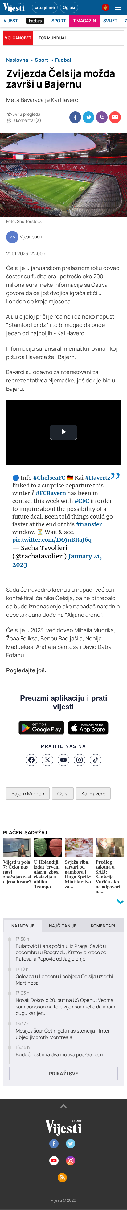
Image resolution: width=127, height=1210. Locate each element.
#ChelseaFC (49, 477)
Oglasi (69, 7)
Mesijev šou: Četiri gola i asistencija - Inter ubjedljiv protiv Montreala (63, 1034)
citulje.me (45, 7)
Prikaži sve (63, 1073)
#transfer (89, 524)
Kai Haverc (93, 793)
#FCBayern (50, 493)
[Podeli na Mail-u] (115, 117)
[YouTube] (63, 760)
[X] (47, 760)
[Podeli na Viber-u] (102, 117)
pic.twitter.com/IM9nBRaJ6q (52, 539)
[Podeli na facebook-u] (75, 117)
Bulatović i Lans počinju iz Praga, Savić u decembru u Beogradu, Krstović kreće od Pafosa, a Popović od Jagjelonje (61, 952)
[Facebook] (31, 760)
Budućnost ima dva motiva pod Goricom (60, 1054)
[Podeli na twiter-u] (88, 117)
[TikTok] (95, 760)
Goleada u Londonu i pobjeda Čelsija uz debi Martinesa (64, 979)
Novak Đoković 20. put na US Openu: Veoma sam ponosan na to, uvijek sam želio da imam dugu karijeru (65, 1006)
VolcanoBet (18, 37)
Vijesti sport (31, 237)
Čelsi (62, 793)
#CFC (81, 500)
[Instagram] (79, 760)
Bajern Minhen (27, 793)
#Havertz (97, 477)
